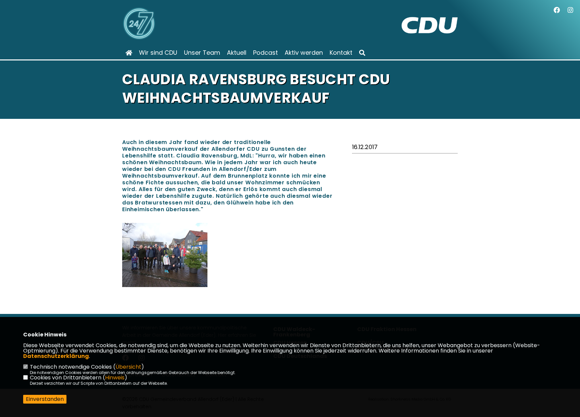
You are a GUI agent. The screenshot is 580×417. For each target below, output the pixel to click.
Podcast (265, 53)
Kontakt (341, 53)
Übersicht (128, 367)
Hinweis (115, 377)
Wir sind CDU (158, 53)
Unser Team (202, 53)
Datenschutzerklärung (56, 356)
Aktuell (236, 53)
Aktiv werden (304, 53)
